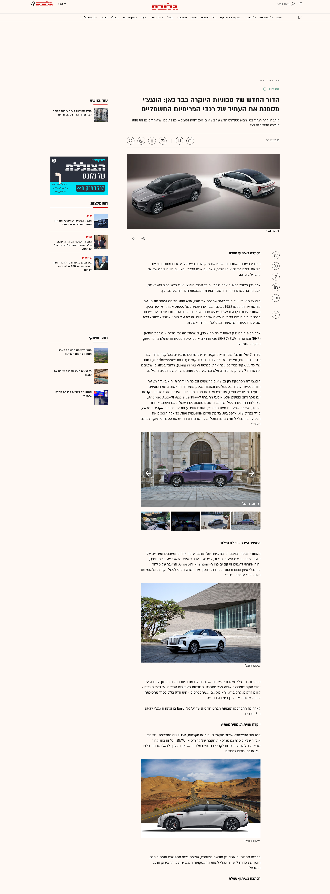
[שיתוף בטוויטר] (130, 141)
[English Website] (300, 17)
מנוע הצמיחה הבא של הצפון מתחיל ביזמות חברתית (75, 352)
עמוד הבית (274, 80)
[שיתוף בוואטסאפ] (141, 141)
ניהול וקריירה (156, 17)
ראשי (279, 17)
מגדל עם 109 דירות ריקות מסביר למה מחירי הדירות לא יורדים (72, 112)
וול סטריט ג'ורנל (88, 17)
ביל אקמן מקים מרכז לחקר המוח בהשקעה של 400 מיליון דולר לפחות (72, 266)
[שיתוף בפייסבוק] (152, 141)
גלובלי (170, 17)
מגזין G (115, 17)
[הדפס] (190, 141)
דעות (143, 17)
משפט (193, 17)
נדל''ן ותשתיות (208, 17)
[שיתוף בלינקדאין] (276, 287)
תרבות (104, 17)
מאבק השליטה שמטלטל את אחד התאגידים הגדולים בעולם (72, 222)
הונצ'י (262, 80)
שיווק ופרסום (130, 17)
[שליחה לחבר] (163, 141)
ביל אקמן (87, 257)
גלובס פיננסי (266, 17)
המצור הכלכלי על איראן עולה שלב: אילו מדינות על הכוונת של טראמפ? (73, 245)
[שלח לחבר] (276, 298)
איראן (89, 236)
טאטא (89, 215)
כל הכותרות (250, 17)
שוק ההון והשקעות (230, 17)
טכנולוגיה (182, 17)
